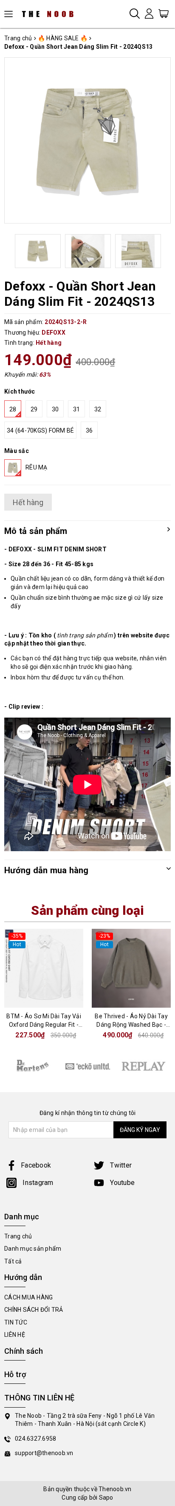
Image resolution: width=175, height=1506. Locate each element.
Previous (13, 251)
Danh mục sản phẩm (32, 1248)
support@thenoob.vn (44, 1453)
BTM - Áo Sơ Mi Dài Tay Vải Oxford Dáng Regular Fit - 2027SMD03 (43, 1024)
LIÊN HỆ (14, 1334)
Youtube (121, 1183)
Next (161, 251)
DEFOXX (53, 332)
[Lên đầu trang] (162, 1048)
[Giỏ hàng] (163, 13)
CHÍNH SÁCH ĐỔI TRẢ (33, 1309)
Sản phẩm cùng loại (87, 910)
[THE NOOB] (51, 14)
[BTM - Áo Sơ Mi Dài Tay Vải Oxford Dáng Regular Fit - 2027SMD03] (43, 968)
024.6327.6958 (35, 1438)
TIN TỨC (15, 1322)
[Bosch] (87, 1066)
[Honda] (143, 1066)
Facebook (36, 1165)
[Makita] (32, 1066)
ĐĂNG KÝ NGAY (140, 1129)
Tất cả (13, 1261)
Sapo (106, 1497)
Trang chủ (18, 1236)
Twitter (120, 1165)
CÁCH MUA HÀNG (28, 1297)
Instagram (37, 1183)
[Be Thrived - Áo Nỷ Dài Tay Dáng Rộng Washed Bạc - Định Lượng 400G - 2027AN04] (131, 968)
